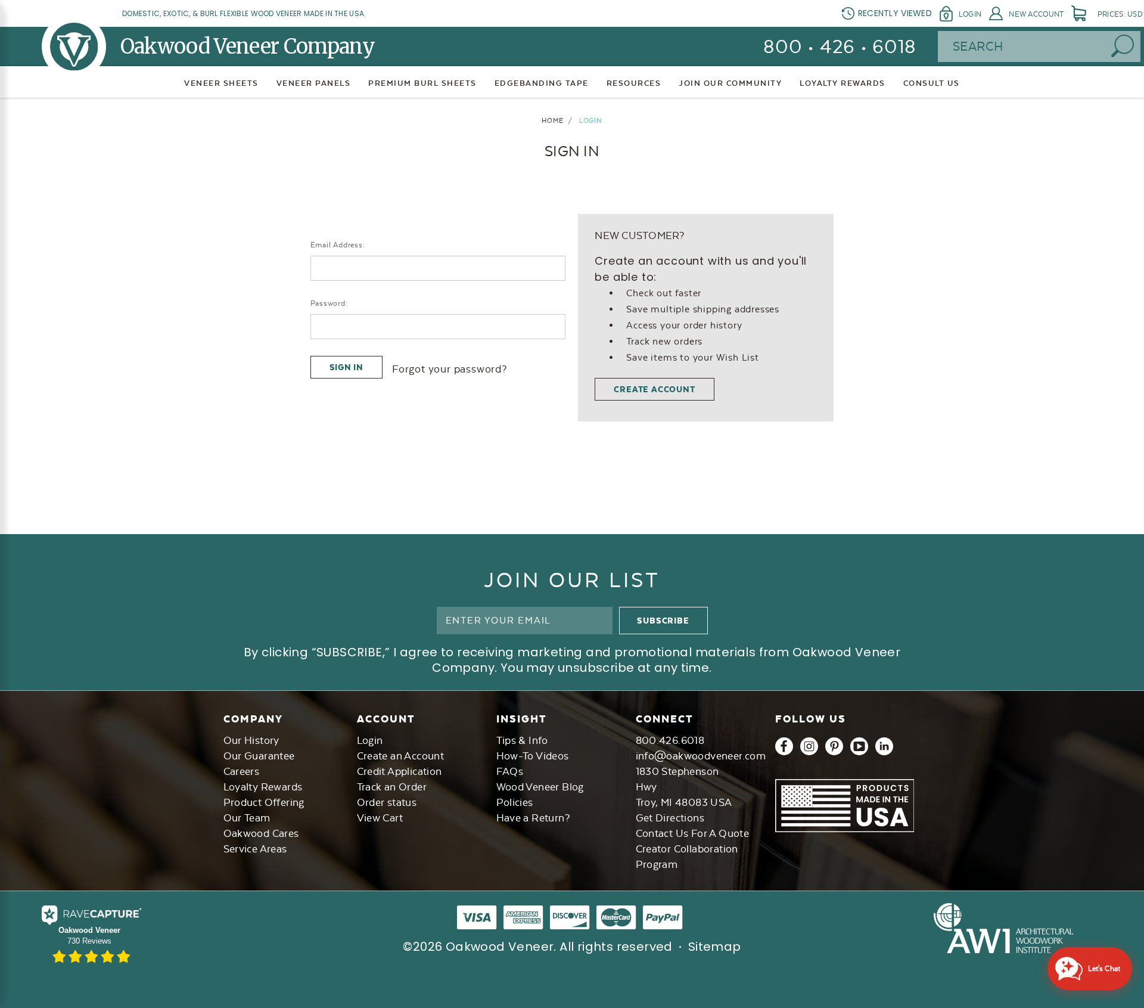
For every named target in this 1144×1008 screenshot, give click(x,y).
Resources (634, 83)
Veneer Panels (313, 83)
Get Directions (670, 818)
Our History (251, 740)
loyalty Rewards (842, 83)
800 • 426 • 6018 (839, 47)
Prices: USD (1120, 14)
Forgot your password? (449, 369)
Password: (329, 303)
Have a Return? (533, 818)
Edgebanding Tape (542, 83)
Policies (514, 802)
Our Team (247, 818)
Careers (241, 771)
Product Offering (263, 802)
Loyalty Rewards (263, 787)
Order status (387, 802)
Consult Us (931, 83)
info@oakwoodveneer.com (701, 756)
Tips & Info (522, 740)
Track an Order (392, 787)
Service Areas (255, 849)
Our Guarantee (259, 756)
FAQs (510, 771)
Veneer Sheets (221, 83)
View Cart (380, 818)
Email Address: (337, 245)
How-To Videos (532, 756)
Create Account (654, 389)
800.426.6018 (670, 740)
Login (970, 14)
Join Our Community (730, 83)
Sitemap (714, 946)
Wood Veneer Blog (540, 787)
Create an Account (400, 756)
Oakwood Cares (261, 833)
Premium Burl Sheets (422, 83)
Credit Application (399, 771)
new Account (1036, 14)
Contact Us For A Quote (693, 833)
